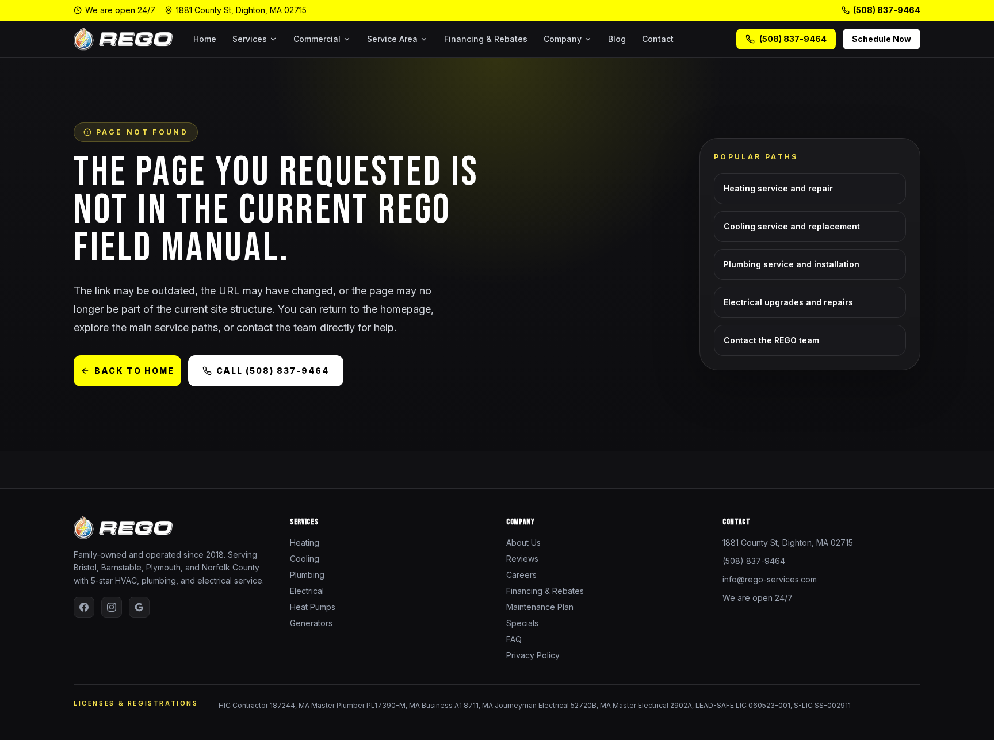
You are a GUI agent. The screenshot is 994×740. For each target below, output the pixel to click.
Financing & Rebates (485, 39)
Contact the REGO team (771, 340)
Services (249, 39)
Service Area (392, 39)
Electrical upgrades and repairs (788, 302)
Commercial (317, 39)
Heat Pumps (312, 607)
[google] (139, 607)
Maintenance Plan (540, 607)
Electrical (307, 591)
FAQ (514, 639)
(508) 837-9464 (886, 10)
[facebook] (84, 607)
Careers (521, 575)
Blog (617, 39)
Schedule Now (881, 39)
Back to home (134, 370)
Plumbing (307, 575)
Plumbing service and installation (791, 264)
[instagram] (111, 607)
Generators (311, 623)
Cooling (304, 558)
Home (204, 39)
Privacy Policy (533, 655)
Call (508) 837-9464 (272, 370)
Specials (522, 623)
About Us (523, 542)
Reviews (522, 558)
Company (563, 39)
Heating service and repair (778, 188)
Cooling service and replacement (792, 226)
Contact (658, 39)
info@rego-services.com (769, 579)
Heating (304, 542)
